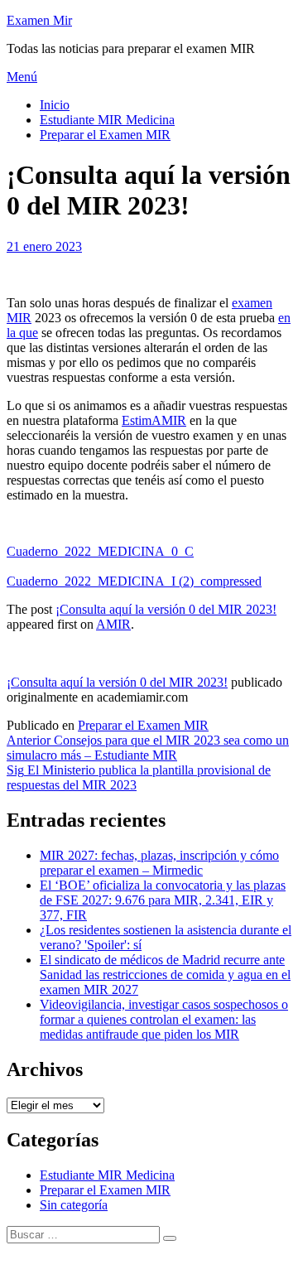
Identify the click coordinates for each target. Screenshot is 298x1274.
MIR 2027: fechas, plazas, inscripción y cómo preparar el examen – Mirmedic (159, 862)
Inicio (55, 105)
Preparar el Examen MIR (105, 135)
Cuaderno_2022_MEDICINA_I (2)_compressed (134, 581)
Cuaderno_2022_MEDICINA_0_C (100, 551)
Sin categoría (74, 1205)
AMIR (113, 624)
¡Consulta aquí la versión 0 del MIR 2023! (165, 609)
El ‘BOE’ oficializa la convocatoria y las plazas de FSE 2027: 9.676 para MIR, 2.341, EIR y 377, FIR (163, 900)
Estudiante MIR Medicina (107, 120)
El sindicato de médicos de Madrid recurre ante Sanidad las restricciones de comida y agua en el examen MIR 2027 (165, 975)
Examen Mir (39, 20)
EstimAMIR (154, 420)
